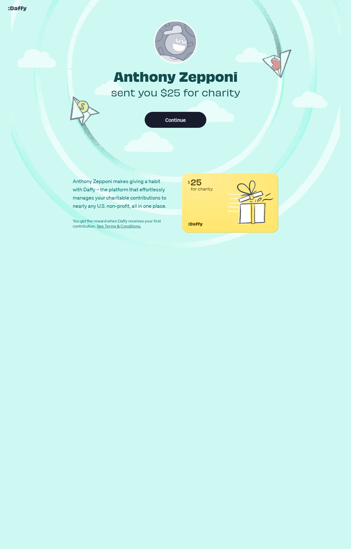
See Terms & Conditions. (119, 226)
